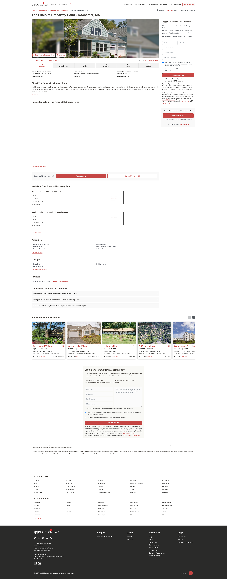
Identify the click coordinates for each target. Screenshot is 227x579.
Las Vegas (165, 480)
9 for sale (43, 356)
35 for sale (115, 356)
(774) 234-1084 (127, 4)
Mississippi (101, 515)
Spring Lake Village (78, 346)
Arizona (36, 505)
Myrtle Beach (134, 480)
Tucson (132, 489)
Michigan (101, 509)
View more (37, 518)
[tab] (42, 65)
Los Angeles (70, 493)
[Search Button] (71, 4)
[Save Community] (63, 346)
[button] (95, 293)
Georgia (68, 502)
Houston (165, 486)
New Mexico (134, 505)
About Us (130, 537)
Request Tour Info (113, 422)
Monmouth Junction (136, 483)
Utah (163, 515)
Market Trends (153, 547)
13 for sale (150, 356)
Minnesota (101, 512)
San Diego (69, 483)
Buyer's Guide (153, 550)
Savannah (101, 483)
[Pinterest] (51, 538)
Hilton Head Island (104, 493)
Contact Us (130, 539)
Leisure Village (111, 346)
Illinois (68, 509)
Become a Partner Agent (156, 553)
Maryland (101, 502)
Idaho (68, 505)
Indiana (68, 512)
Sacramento (70, 489)
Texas (164, 512)
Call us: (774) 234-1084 (132, 176)
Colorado (37, 515)
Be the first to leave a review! (61, 281)
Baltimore (165, 493)
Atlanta (100, 480)
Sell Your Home (154, 545)
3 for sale (78, 356)
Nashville (165, 489)
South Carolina (167, 505)
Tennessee (165, 509)
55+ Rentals (153, 542)
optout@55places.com (168, 100)
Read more (35, 95)
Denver (132, 486)
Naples (36, 486)
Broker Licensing (154, 555)
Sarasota (69, 480)
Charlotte (101, 486)
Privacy (180, 539)
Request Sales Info (178, 75)
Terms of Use (166, 103)
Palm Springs (70, 486)
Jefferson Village (147, 346)
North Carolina (134, 512)
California (37, 512)
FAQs (151, 539)
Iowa (67, 515)
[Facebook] (35, 538)
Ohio (131, 515)
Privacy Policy (185, 101)
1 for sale (184, 356)
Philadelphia (166, 483)
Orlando (36, 480)
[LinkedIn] (39, 538)
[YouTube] (47, 538)
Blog (150, 537)
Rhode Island (166, 502)
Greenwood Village (42, 346)
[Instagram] (43, 538)
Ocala (36, 489)
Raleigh (100, 489)
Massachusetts (103, 505)
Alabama (37, 502)
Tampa (36, 483)
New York (133, 509)
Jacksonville (38, 493)
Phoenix (132, 493)
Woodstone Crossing (185, 346)
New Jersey (134, 502)
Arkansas (37, 509)
